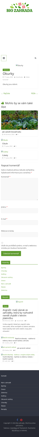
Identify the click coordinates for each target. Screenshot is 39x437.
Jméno (4, 207)
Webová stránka (7, 231)
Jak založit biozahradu (11, 132)
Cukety (5, 155)
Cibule (5, 143)
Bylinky (3, 268)
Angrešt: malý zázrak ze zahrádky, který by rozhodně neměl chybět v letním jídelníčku (18, 314)
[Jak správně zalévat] (8, 347)
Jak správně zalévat (23, 348)
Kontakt (3, 376)
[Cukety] (4, 152)
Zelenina (6, 70)
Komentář (5, 177)
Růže (34, 93)
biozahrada (19, 77)
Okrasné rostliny (7, 277)
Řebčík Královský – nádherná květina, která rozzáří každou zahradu (19, 340)
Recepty (4, 409)
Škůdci (3, 287)
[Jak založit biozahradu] (19, 112)
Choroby (4, 271)
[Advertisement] (19, 33)
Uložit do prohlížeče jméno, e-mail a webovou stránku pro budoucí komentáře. (19, 246)
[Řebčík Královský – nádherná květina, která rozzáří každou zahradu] (7, 338)
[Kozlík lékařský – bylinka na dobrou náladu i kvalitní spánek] (18, 355)
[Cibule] (4, 140)
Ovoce (3, 281)
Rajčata (5, 93)
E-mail (4, 219)
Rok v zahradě (6, 284)
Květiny (3, 274)
